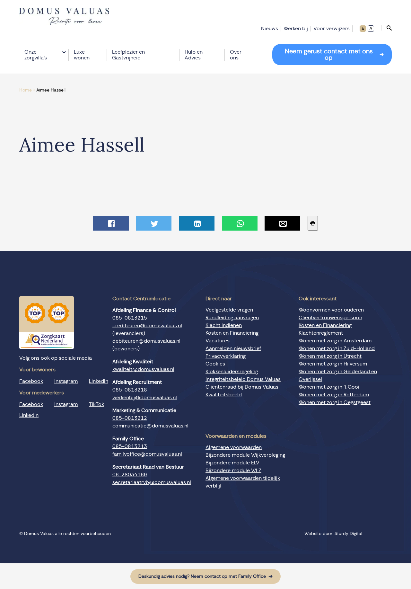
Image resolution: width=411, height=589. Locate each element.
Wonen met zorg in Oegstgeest (335, 402)
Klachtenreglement (321, 333)
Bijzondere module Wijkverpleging (245, 455)
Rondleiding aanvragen (232, 317)
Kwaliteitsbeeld (224, 394)
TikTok (96, 404)
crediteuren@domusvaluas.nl (147, 325)
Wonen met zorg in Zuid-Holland (337, 348)
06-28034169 (129, 474)
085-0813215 (129, 318)
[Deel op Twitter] (154, 223)
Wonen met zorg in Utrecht (330, 356)
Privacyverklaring (226, 356)
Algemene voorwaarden (234, 447)
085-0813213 (129, 446)
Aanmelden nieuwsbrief (233, 348)
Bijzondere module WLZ (233, 470)
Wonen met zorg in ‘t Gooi (329, 387)
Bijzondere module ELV (232, 462)
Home (25, 90)
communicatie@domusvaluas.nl (150, 425)
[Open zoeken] (386, 28)
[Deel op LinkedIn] (196, 223)
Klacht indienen (224, 325)
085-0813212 (129, 418)
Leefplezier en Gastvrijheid (128, 54)
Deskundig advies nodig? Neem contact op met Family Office (202, 576)
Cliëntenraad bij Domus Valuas (242, 387)
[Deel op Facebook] (111, 223)
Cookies (215, 363)
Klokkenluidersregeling (232, 371)
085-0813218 (129, 389)
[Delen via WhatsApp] (240, 223)
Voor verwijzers (331, 28)
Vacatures (218, 340)
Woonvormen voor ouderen (331, 309)
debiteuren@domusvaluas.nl (146, 341)
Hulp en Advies (194, 54)
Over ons (235, 54)
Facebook (31, 381)
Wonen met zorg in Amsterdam (335, 340)
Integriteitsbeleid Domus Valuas (243, 379)
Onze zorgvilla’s (35, 54)
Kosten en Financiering (232, 333)
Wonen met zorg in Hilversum (333, 363)
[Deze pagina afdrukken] (313, 223)
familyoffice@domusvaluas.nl (147, 454)
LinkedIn (98, 381)
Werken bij (296, 28)
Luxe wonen (82, 54)
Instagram (66, 381)
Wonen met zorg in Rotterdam (334, 394)
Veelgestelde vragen (229, 309)
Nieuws (269, 28)
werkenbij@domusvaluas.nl (144, 397)
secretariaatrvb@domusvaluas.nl (151, 482)
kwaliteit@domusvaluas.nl (143, 369)
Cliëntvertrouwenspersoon (330, 317)
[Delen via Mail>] (282, 223)
